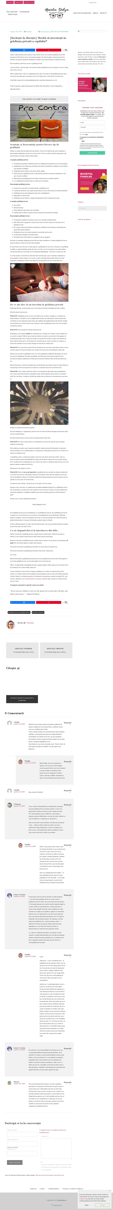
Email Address (12, 1139)
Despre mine (19, 2)
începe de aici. (98, 64)
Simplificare (12, 14)
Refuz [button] (87, 1205)
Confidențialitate (53, 1189)
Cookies (82, 1199)
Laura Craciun (19, 895)
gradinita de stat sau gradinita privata (19, 612)
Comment (44, 1136)
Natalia (27, 761)
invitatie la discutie (38, 612)
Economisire (24, 12)
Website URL (11, 1149)
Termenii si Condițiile (51, 1130)
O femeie (17, 804)
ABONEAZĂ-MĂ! (92, 153)
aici (86, 134)
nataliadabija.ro (62, 1200)
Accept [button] (102, 1205)
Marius (16, 1082)
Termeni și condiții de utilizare (72, 1189)
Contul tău (33, 1189)
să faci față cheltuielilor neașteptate (31, 579)
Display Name (12, 1130)
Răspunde (68, 723)
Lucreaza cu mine (29, 2)
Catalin (16, 722)
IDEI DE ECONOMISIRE (59, 31)
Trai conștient (12, 12)
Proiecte (103, 13)
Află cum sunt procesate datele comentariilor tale (50, 1175)
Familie (95, 13)
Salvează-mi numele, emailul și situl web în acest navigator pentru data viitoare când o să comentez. (56, 1167)
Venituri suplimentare (82, 13)
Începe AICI (10, 2)
